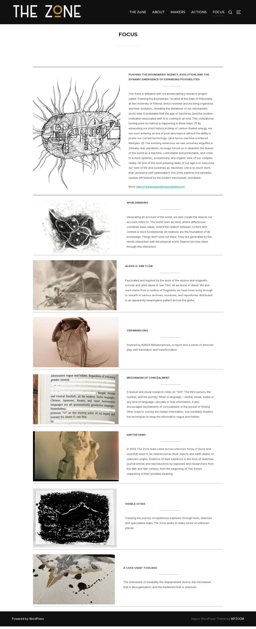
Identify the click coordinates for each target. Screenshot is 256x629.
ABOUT (158, 12)
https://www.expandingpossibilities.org (160, 186)
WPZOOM (237, 618)
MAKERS (178, 12)
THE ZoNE (137, 12)
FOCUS (218, 12)
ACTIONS (199, 12)
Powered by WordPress (28, 618)
